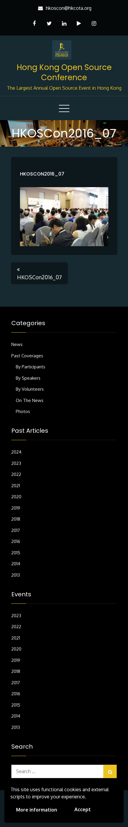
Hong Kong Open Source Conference (64, 72)
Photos (23, 411)
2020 (16, 496)
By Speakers (28, 378)
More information (36, 810)
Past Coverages (27, 356)
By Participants (30, 367)
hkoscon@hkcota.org (68, 8)
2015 (15, 553)
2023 (16, 463)
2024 (16, 452)
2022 (16, 474)
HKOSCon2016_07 (42, 173)
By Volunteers (30, 389)
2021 (15, 485)
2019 (15, 508)
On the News (29, 400)
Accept (82, 809)
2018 (15, 519)
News (17, 344)
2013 (15, 575)
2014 (15, 564)
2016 (15, 541)
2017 (15, 530)
